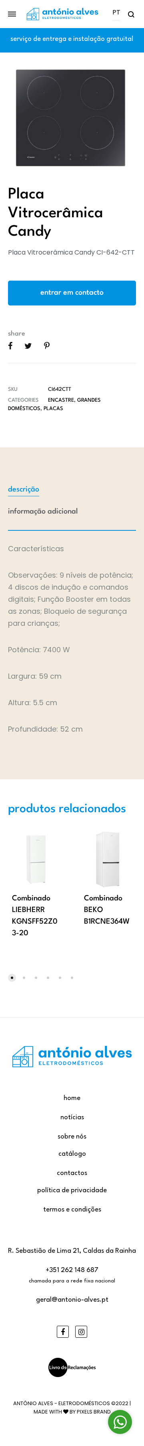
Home (72, 1098)
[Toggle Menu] (12, 14)
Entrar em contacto (72, 292)
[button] (12, 978)
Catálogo (72, 1154)
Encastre (61, 400)
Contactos (72, 1173)
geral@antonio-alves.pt (72, 1299)
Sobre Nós (72, 1136)
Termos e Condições (72, 1209)
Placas (53, 408)
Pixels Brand (94, 1412)
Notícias (72, 1117)
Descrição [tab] (23, 489)
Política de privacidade (72, 1190)
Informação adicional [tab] (43, 511)
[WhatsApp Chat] (120, 1422)
